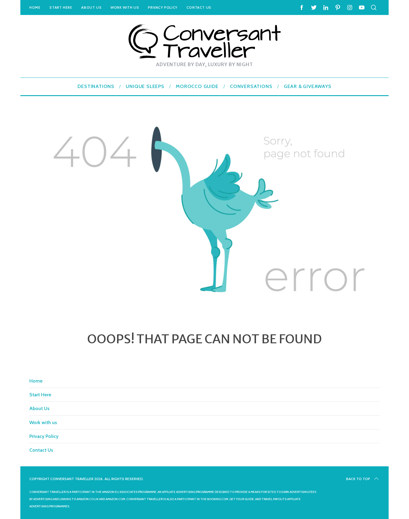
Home (34, 7)
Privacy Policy (162, 7)
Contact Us (199, 7)
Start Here (60, 7)
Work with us (124, 7)
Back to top (358, 478)
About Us (91, 7)
